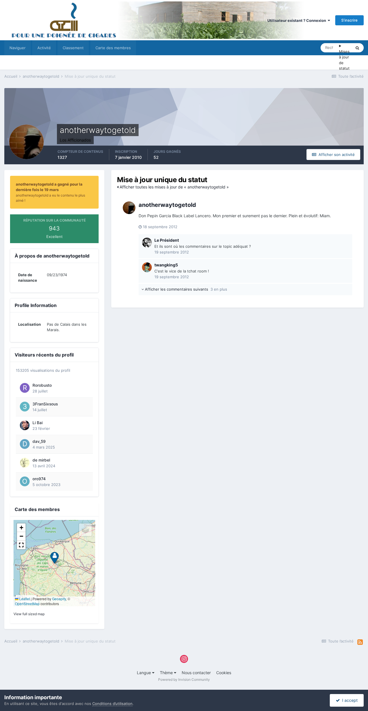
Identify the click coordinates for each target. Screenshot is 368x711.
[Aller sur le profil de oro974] (25, 481)
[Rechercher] (357, 47)
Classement (73, 47)
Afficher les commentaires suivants (185, 289)
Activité (44, 47)
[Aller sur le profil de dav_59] (25, 444)
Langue (144, 672)
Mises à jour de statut (344, 60)
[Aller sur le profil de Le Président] (147, 242)
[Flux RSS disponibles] (360, 642)
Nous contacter (196, 672)
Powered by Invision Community (184, 679)
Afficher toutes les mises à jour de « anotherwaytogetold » (173, 186)
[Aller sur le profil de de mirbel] (25, 463)
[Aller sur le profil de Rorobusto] (25, 388)
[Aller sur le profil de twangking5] (147, 267)
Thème (167, 672)
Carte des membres (113, 47)
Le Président (166, 240)
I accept (349, 700)
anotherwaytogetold (167, 204)
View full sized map (29, 614)
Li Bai (37, 422)
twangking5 (166, 264)
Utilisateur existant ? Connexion (297, 20)
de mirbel (41, 460)
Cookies (223, 672)
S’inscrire (349, 20)
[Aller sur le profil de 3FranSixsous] (25, 406)
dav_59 (39, 441)
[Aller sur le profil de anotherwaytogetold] (129, 207)
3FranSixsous (45, 404)
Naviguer (17, 47)
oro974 (39, 478)
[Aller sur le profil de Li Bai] (25, 425)
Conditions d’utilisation (112, 703)
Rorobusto (42, 385)
